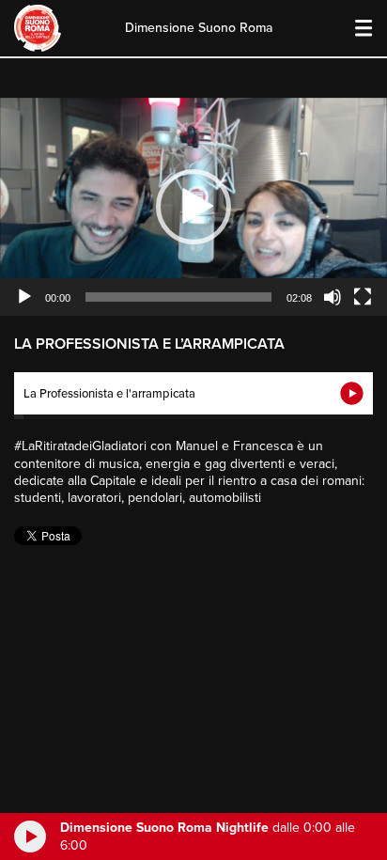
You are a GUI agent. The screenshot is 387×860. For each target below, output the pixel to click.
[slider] (178, 297)
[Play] (24, 297)
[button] (193, 206)
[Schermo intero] (362, 297)
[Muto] (332, 297)
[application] (193, 207)
